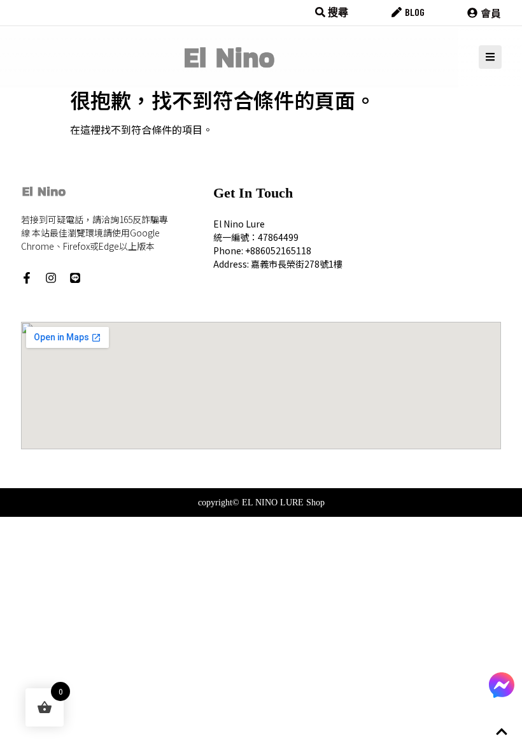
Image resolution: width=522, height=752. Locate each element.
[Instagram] (51, 278)
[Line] (75, 278)
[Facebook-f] (26, 278)
